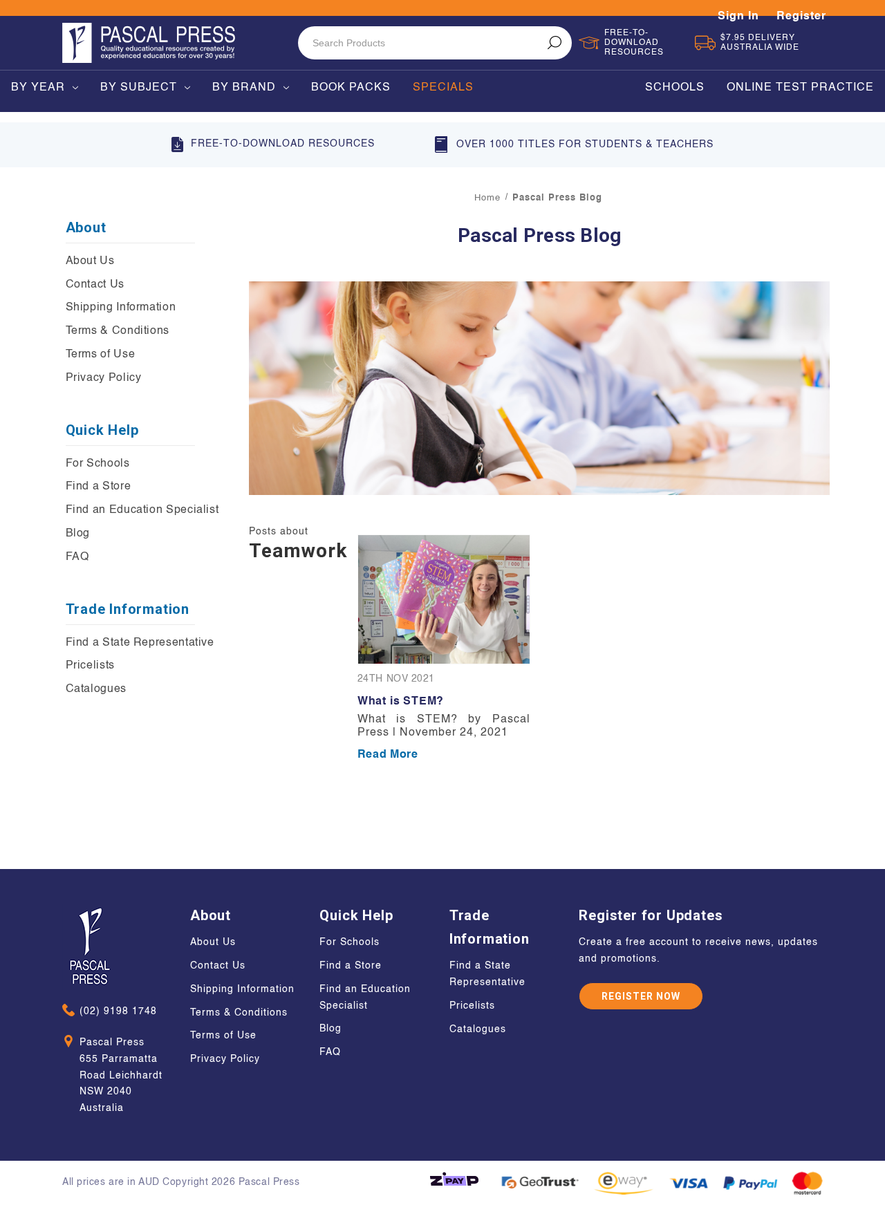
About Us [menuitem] (90, 261)
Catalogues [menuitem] (96, 689)
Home (487, 198)
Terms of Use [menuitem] (101, 354)
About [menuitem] (86, 227)
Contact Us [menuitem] (95, 284)
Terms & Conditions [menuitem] (118, 331)
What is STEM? (400, 701)
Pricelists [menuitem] (90, 665)
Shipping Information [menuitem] (121, 307)
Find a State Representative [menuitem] (140, 642)
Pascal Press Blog (557, 198)
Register (801, 16)
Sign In (738, 16)
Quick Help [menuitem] (102, 430)
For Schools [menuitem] (98, 463)
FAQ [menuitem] (77, 557)
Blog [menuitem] (78, 533)
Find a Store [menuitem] (98, 486)
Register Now (641, 996)
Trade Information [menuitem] (128, 609)
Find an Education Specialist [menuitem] (142, 510)
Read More (387, 754)
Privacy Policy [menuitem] (104, 378)
